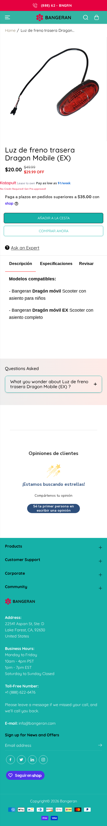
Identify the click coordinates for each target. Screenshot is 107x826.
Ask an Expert (25, 247)
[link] (53, 601)
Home (10, 30)
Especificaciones (56, 264)
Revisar (86, 264)
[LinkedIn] (32, 759)
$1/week (64, 183)
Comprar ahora (53, 231)
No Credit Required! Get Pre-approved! (23, 188)
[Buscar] (85, 17)
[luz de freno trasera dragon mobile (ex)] (54, 89)
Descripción (20, 264)
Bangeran (68, 801)
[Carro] (96, 17)
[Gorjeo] (21, 759)
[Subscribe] (100, 745)
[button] (8, 17)
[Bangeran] (53, 17)
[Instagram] (43, 759)
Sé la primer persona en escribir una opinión (53, 508)
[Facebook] (10, 759)
